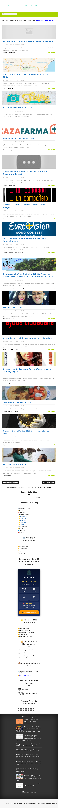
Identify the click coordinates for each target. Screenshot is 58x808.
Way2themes (33, 803)
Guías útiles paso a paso (25, 630)
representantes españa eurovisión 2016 (14, 252)
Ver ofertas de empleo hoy (25, 675)
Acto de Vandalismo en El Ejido (18, 108)
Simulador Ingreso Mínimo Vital (27, 650)
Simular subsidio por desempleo (27, 656)
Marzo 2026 (23, 516)
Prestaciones (22, 550)
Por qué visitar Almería (14, 464)
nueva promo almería (9, 185)
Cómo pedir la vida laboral (25, 636)
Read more (51, 52)
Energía (21, 510)
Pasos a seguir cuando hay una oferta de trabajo (28, 41)
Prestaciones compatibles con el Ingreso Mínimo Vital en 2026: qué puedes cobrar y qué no (28, 756)
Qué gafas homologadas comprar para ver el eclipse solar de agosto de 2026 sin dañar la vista (28, 763)
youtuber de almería (9, 318)
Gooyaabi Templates (51, 803)
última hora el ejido (9, 88)
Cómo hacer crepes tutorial (17, 402)
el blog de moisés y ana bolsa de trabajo (14, 288)
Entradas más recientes (10, 482)
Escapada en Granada (14, 307)
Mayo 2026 (23, 520)
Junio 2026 (23, 522)
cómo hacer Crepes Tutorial (11, 411)
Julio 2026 (22, 524)
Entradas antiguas (48, 482)
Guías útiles (22, 530)
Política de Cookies (22, 691)
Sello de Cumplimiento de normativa (26, 696)
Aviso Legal (20, 692)
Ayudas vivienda (23, 554)
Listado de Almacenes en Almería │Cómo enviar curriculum (31, 721)
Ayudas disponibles (24, 548)
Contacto (20, 688)
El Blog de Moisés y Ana (29, 3)
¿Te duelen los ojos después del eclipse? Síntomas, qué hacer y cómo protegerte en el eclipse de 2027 (28, 770)
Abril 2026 (23, 518)
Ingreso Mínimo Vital (24, 546)
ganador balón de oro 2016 (11, 445)
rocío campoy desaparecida (11, 383)
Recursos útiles (23, 634)
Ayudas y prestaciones (24, 508)
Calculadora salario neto (25, 658)
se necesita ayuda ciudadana (11, 349)
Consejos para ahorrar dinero (26, 632)
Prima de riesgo (23, 526)
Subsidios (21, 552)
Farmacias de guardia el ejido (11, 149)
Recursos (21, 532)
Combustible (22, 512)
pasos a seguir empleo (10, 52)
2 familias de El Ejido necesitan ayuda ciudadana (27, 338)
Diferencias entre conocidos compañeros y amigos (16, 219)
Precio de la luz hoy (24, 628)
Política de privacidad (23, 689)
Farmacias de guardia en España (19, 138)
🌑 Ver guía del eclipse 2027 (29, 612)
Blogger (49, 487)
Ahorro (21, 528)
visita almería (7, 475)
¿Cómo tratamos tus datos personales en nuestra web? (28, 694)
